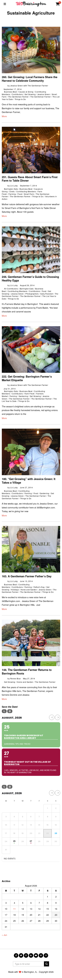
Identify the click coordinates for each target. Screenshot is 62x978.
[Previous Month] (51, 717)
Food (20, 194)
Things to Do (20, 99)
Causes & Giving (26, 91)
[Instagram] (26, 955)
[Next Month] (57, 717)
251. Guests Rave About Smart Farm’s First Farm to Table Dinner (29, 179)
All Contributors (11, 288)
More (4, 116)
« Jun (4, 934)
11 (14, 908)
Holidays (15, 589)
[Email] (46, 955)
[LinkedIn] (31, 955)
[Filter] (9, 711)
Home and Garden (29, 589)
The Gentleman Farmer (18, 96)
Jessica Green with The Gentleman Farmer (29, 85)
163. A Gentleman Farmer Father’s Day (26, 576)
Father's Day (39, 587)
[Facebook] (16, 955)
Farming (12, 194)
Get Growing (30, 94)
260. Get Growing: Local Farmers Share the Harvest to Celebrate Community (29, 79)
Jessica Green (43, 94)
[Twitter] (21, 955)
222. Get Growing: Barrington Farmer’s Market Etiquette (27, 378)
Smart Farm (29, 194)
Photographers (32, 293)
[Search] (4, 711)
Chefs (12, 191)
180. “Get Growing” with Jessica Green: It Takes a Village (28, 480)
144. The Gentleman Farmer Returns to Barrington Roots (27, 671)
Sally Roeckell (46, 293)
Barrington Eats (11, 189)
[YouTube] (36, 955)
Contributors (17, 94)
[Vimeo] (41, 955)
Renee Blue (15, 678)
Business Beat (10, 91)
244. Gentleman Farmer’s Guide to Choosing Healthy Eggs (30, 278)
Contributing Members (26, 191)
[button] (46, 963)
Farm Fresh (30, 393)
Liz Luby (14, 185)
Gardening (23, 396)
